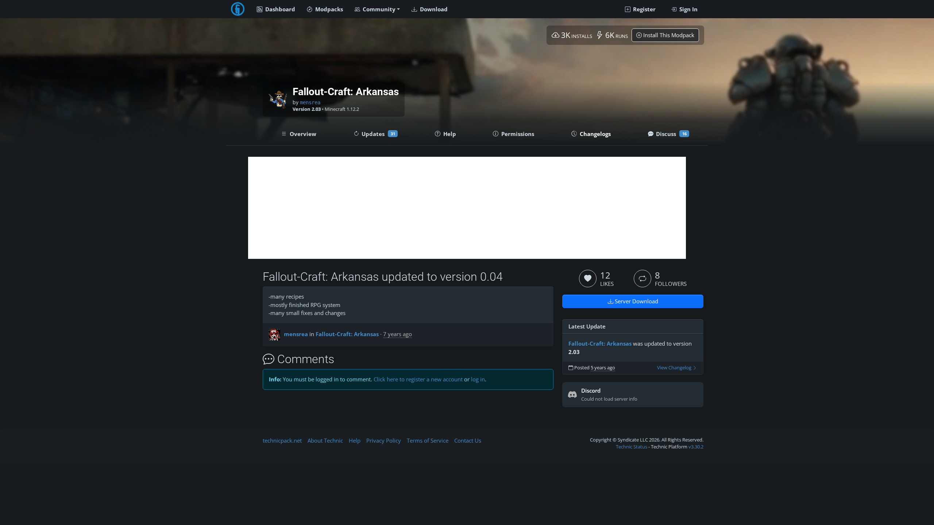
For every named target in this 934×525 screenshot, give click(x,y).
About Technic (325, 440)
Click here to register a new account (418, 379)
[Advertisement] (467, 208)
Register (644, 9)
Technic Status (631, 446)
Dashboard (279, 9)
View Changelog (674, 368)
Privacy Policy (383, 440)
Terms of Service (427, 440)
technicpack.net (282, 440)
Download (433, 9)
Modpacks (328, 9)
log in (478, 379)
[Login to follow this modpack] (642, 278)
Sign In (688, 9)
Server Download (635, 301)
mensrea (310, 102)
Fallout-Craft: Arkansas (347, 334)
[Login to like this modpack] (588, 278)
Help (354, 440)
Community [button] (378, 9)
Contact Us (467, 440)
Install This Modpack (668, 35)
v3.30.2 (695, 446)
